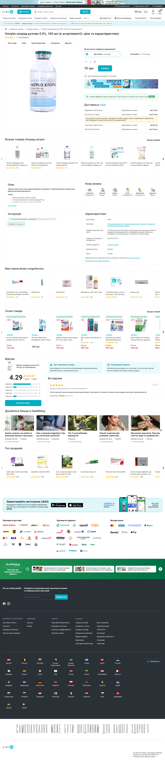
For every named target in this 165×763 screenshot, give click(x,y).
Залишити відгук (23, 403)
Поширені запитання (45, 6)
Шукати (85, 12)
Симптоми (100, 643)
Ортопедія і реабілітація (84, 643)
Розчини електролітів (115, 224)
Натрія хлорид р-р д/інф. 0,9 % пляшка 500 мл (67, 164)
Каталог (6, 6)
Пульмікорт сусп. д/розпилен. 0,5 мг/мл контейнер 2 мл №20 (17, 293)
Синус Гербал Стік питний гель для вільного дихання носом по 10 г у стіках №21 (140, 339)
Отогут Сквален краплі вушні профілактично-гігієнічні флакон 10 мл (17, 339)
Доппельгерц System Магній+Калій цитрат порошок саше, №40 (113, 339)
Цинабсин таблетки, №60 (40, 472)
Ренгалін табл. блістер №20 (116, 472)
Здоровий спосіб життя (105, 637)
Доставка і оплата (28, 6)
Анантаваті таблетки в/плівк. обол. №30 (17, 473)
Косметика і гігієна (25, 18)
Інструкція (55, 43)
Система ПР (60, 292)
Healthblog (158, 6)
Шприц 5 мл (35, 292)
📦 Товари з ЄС (105, 18)
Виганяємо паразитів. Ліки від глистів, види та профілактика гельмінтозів (145, 434)
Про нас (58, 6)
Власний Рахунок (123, 6)
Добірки (143, 224)
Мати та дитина (102, 623)
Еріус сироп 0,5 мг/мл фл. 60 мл (91, 339)
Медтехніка (80, 640)
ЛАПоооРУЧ (101, 630)
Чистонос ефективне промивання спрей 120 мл (40, 339)
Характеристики (38, 43)
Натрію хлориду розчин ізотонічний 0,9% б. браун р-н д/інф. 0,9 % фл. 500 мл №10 (17, 164)
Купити (105, 68)
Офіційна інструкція (16, 224)
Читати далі (12, 206)
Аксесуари (101, 640)
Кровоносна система (131, 224)
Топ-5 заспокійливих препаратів (77, 434)
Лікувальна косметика (58, 18)
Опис (24, 43)
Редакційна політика (59, 626)
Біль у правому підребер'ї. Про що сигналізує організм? (50, 434)
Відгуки (68, 43)
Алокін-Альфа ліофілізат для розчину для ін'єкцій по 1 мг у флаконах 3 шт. (141, 473)
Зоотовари (101, 633)
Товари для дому (103, 626)
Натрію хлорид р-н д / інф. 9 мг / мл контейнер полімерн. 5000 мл (141, 164)
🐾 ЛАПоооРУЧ (140, 18)
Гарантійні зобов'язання (60, 623)
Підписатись (61, 597)
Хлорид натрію (32, 29)
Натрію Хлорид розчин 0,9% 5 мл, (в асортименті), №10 (116, 164)
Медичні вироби (75, 18)
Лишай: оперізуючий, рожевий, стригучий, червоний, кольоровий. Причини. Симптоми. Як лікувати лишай (110, 434)
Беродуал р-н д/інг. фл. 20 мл (91, 292)
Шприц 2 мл (134, 292)
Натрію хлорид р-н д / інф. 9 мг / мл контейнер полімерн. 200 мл (92, 164)
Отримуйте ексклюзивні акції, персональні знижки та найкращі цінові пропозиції (45, 589)
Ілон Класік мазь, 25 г (89, 472)
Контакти (15, 6)
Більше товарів (153, 140)
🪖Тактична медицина (123, 18)
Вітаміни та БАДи (41, 18)
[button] (102, 54)
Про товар (12, 43)
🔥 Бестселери (155, 18)
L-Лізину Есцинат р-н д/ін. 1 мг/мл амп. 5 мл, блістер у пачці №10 (116, 293)
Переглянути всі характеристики (97, 261)
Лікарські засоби (9, 18)
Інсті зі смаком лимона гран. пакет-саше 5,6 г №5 (66, 473)
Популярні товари (123, 226)
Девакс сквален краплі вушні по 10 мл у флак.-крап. (67, 339)
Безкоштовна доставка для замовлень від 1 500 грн (93, 23)
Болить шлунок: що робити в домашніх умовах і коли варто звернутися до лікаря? (19, 434)
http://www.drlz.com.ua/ (132, 258)
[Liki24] (8, 747)
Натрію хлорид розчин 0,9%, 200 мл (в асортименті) (41, 164)
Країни (29, 626)
